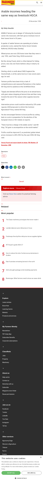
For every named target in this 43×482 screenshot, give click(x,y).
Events (4, 454)
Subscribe (5, 387)
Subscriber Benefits (8, 337)
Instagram (5, 422)
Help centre (6, 377)
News (3, 156)
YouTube (5, 419)
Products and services (9, 316)
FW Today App (6, 334)
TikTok (4, 426)
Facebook (5, 409)
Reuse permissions (8, 394)
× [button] (41, 457)
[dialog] (21, 468)
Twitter (4, 412)
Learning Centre (7, 309)
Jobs (4, 355)
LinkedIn (5, 416)
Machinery (5, 362)
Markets (5, 312)
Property (5, 359)
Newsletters (6, 330)
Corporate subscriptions (10, 341)
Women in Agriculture (9, 444)
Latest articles (6, 302)
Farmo (4, 451)
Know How (13, 194)
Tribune (4, 447)
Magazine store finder (9, 391)
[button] (22, 478)
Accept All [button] (11, 473)
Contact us (5, 380)
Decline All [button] (32, 473)
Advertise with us (7, 384)
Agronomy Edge (7, 440)
